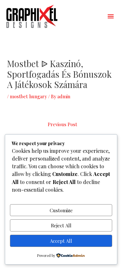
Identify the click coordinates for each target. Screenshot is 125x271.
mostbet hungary (28, 96)
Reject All (61, 225)
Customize (61, 210)
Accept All (61, 241)
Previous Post (62, 124)
